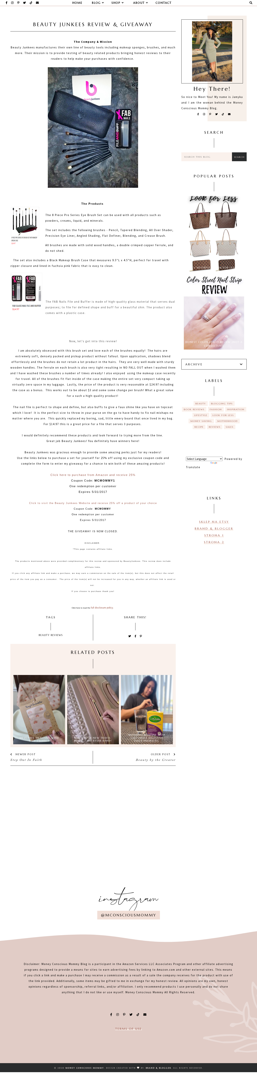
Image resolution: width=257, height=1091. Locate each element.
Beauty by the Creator (156, 760)
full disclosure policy (102, 607)
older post (161, 754)
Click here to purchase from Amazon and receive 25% (92, 474)
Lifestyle (200, 415)
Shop (117, 3)
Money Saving (201, 421)
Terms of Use (128, 1029)
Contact (164, 3)
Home (77, 3)
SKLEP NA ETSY (214, 522)
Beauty (44, 635)
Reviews (57, 635)
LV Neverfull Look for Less (214, 267)
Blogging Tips (222, 403)
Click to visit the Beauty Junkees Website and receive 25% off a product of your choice (93, 503)
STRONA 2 (214, 542)
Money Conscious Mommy (84, 1068)
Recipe (199, 426)
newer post (25, 754)
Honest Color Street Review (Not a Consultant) (214, 344)
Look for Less (223, 415)
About (139, 3)
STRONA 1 (214, 535)
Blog (97, 3)
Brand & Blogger (214, 528)
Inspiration (235, 409)
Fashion (216, 409)
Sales (229, 426)
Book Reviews (194, 409)
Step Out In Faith (26, 760)
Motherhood (227, 421)
